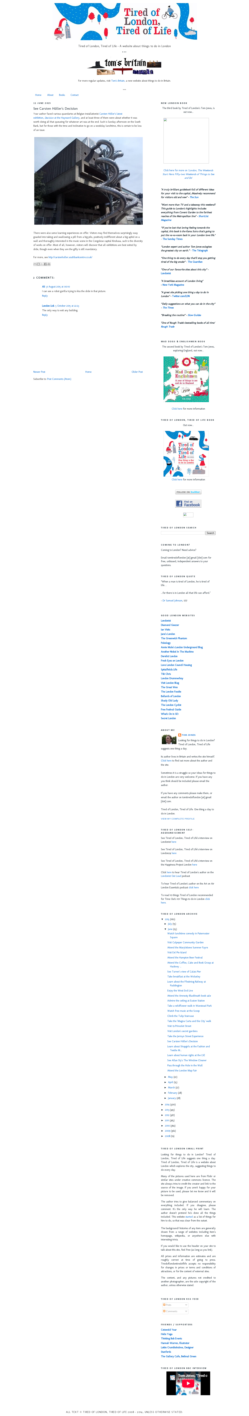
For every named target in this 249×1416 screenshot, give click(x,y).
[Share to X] (42, 264)
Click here (177, 408)
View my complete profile (178, 819)
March (172, 1087)
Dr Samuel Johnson (172, 600)
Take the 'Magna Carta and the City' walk (189, 1021)
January (172, 1098)
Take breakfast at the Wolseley (183, 976)
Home (38, 95)
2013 (167, 1109)
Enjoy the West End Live (180, 990)
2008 (168, 1136)
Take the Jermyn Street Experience (185, 1036)
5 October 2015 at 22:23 (67, 305)
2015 (167, 919)
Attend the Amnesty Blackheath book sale (189, 995)
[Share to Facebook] (45, 264)
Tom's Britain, (118, 80)
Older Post (137, 371)
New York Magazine (173, 284)
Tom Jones (189, 735)
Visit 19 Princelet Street (179, 1026)
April (171, 1082)
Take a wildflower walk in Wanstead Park (189, 1005)
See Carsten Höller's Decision (55, 108)
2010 (167, 1125)
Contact (75, 95)
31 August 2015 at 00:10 (58, 286)
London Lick (48, 305)
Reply (45, 295)
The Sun (194, 197)
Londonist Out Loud (171, 876)
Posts (168, 1304)
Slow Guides (194, 315)
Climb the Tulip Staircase (180, 1016)
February (173, 1092)
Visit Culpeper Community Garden (185, 942)
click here (194, 887)
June (170, 929)
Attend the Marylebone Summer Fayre (187, 947)
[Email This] (35, 264)
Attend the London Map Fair (182, 1070)
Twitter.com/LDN (181, 296)
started (189, 1216)
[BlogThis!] (38, 264)
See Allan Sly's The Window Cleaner (187, 1060)
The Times (168, 307)
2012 (167, 1115)
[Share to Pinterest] (49, 264)
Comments (171, 1311)
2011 (167, 1120)
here (174, 841)
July (170, 923)
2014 (167, 1104)
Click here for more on (188, 174)
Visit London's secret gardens (182, 1031)
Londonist (166, 273)
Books (62, 95)
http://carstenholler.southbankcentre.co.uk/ (70, 257)
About (50, 95)
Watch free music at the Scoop (183, 1010)
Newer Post (39, 371)
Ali (43, 286)
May (171, 1077)
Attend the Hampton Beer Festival (185, 957)
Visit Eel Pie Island (176, 952)
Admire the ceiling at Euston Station (186, 1000)
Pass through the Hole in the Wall (185, 1065)
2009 (168, 1130)
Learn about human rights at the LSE (186, 1055)
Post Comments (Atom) (59, 379)
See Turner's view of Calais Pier (184, 971)
